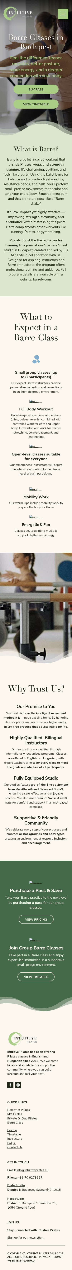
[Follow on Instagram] (18, 1085)
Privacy (44, 1256)
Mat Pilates (14, 1114)
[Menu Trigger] (63, 14)
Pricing (12, 1130)
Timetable (14, 1134)
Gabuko (29, 1260)
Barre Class (15, 1123)
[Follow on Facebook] (10, 1085)
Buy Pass (36, 89)
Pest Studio (15, 1198)
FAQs (11, 1143)
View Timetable (36, 104)
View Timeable (36, 977)
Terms (56, 1256)
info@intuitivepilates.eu (32, 1170)
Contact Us (14, 1147)
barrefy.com (42, 279)
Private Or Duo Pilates (22, 1118)
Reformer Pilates (18, 1110)
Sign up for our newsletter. (25, 1238)
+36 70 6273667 (30, 1177)
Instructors (14, 1139)
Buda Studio (16, 1185)
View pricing (36, 919)
